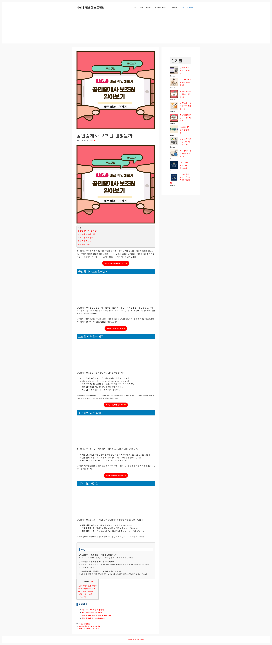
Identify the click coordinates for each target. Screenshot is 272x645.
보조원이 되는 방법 (85, 238)
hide (91, 581)
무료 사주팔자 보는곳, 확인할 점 (185, 82)
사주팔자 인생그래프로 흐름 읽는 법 (185, 106)
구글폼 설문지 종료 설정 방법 (185, 70)
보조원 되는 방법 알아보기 (115, 405)
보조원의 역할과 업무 (86, 234)
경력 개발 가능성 (84, 241)
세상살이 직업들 (187, 7)
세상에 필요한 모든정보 (90, 7)
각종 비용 (174, 7)
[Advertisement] (136, 28)
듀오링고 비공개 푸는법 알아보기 (185, 94)
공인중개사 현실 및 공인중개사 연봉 (96, 615)
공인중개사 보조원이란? (87, 231)
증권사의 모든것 (160, 7)
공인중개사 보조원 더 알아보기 (114, 263)
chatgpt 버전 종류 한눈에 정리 (185, 130)
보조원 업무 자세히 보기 (115, 328)
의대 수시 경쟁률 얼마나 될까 (88, 628)
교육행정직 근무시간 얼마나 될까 (185, 118)
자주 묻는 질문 (84, 244)
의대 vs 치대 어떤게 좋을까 (93, 610)
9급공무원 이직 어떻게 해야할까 (89, 626)
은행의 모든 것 (145, 7)
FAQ (83, 597)
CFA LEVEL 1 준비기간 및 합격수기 (185, 165)
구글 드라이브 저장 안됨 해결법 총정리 (185, 142)
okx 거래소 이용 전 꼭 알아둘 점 (185, 153)
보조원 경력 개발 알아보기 (115, 475)
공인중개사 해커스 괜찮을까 (93, 618)
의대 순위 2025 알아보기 (92, 612)
